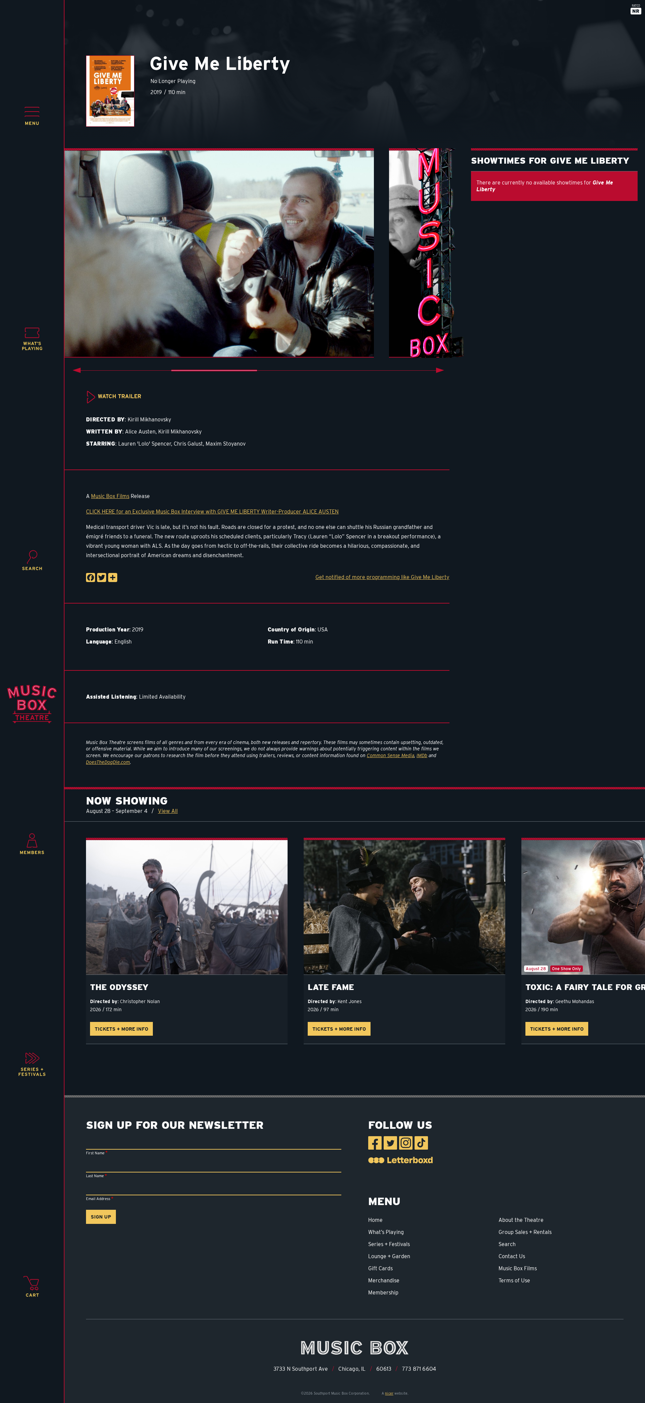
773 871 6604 (419, 1369)
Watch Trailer (119, 396)
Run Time (280, 641)
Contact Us (512, 1256)
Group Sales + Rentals (525, 1232)
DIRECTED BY (105, 419)
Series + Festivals (389, 1244)
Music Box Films (110, 496)
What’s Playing (386, 1232)
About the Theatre (521, 1220)
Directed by (104, 1001)
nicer (389, 1393)
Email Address (98, 1198)
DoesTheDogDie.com (108, 762)
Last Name (95, 1175)
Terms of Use (514, 1280)
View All (168, 811)
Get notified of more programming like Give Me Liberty (382, 577)
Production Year (107, 629)
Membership (383, 1292)
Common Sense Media (390, 755)
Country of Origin (291, 629)
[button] (32, 116)
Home (375, 1220)
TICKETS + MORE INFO (121, 1029)
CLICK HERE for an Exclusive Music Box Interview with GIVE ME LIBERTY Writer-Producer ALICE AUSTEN (212, 511)
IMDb (422, 755)
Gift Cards (380, 1268)
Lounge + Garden (389, 1256)
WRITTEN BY (104, 431)
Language (99, 641)
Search (507, 1244)
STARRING (100, 444)
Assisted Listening (111, 697)
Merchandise (383, 1280)
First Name (95, 1153)
